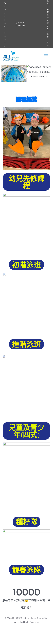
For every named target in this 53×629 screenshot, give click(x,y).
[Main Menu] (46, 56)
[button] (6, 73)
